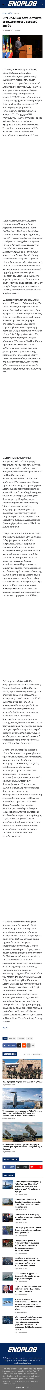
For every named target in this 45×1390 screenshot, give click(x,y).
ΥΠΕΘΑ (29, 1038)
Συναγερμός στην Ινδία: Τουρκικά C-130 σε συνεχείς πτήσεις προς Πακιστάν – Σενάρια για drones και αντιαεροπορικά (27, 1245)
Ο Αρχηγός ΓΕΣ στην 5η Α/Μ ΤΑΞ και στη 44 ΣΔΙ (22, 1082)
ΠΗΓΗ (5, 1028)
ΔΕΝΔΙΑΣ (21, 1038)
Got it (29, 1387)
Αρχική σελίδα (7, 13)
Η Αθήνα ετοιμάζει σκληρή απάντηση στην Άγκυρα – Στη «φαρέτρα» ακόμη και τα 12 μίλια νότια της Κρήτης (27, 1262)
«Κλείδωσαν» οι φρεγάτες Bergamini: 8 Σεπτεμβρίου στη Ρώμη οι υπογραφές (27, 1276)
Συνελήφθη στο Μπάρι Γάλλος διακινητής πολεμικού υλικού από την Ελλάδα (28, 1230)
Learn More (19, 1387)
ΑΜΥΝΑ (16, 13)
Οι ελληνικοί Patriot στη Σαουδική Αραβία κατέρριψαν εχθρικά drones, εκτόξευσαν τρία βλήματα (22, 1146)
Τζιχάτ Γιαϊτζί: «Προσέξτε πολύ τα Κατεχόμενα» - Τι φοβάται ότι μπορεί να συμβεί (28, 1288)
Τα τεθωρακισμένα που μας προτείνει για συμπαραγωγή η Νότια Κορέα (28, 1217)
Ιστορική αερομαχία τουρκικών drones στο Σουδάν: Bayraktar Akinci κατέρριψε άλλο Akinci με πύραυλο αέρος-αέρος (28, 1304)
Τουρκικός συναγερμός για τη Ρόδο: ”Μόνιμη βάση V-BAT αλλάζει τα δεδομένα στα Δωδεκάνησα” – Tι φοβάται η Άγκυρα (22, 1113)
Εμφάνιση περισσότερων (33, 1054)
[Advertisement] (22, 178)
